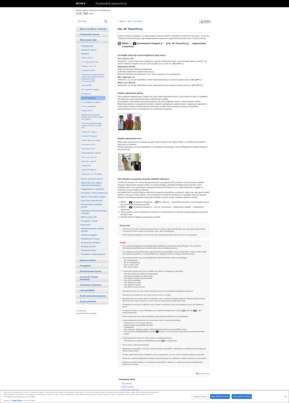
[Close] (285, 396)
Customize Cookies (200, 396)
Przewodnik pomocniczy (111, 3)
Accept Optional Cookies (242, 396)
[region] (144, 396)
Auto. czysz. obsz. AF (130, 390)
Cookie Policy (17, 400)
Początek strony (204, 374)
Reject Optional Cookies (219, 396)
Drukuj (207, 21)
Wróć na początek (135, 21)
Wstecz (122, 21)
